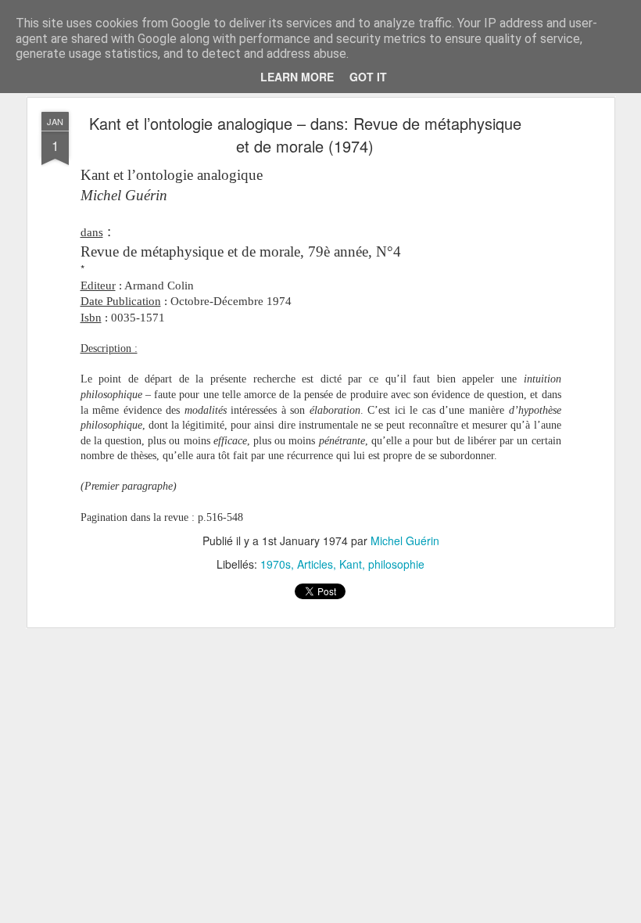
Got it (368, 76)
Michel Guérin (405, 540)
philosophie (396, 564)
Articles (315, 564)
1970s (275, 564)
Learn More (297, 76)
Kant (350, 564)
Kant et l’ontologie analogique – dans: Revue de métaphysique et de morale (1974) (305, 134)
